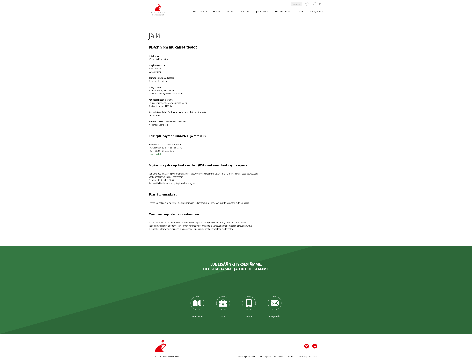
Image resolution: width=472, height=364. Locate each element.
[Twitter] (306, 346)
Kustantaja (291, 357)
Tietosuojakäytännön (246, 357)
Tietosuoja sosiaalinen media (271, 357)
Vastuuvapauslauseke (308, 357)
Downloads (296, 4)
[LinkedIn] (314, 346)
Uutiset (217, 11)
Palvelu (300, 11)
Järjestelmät (262, 11)
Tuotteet (245, 11)
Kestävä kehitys (283, 11)
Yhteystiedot (316, 11)
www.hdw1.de (155, 154)
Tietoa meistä (200, 11)
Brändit (230, 11)
